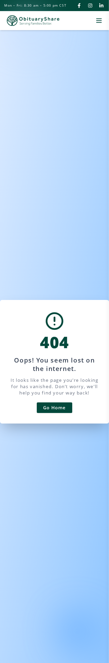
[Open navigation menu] (99, 20)
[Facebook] (79, 5)
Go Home (54, 408)
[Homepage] (33, 20)
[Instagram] (90, 5)
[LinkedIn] (101, 5)
